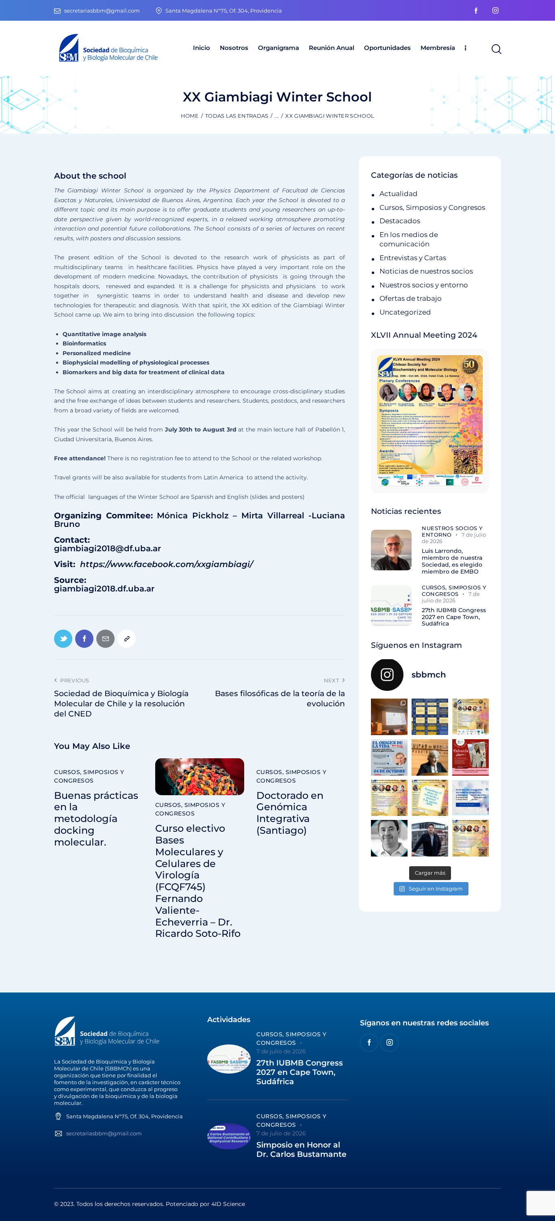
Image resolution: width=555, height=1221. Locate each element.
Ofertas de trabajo (410, 298)
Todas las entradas (236, 115)
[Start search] (496, 49)
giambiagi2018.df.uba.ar (104, 589)
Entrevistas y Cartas (412, 258)
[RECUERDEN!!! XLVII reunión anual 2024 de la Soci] (389, 798)
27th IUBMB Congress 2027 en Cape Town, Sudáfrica (454, 617)
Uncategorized (405, 312)
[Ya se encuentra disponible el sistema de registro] (470, 838)
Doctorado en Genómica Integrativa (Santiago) (289, 813)
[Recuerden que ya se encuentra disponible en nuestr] (470, 798)
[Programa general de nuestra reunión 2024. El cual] (430, 717)
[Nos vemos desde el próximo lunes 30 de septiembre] (470, 717)
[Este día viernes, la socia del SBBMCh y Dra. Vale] (470, 757)
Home (190, 115)
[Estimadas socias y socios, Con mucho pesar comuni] (430, 757)
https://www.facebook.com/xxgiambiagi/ (166, 564)
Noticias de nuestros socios (426, 271)
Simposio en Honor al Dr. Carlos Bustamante (301, 1150)
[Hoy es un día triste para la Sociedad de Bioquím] (389, 838)
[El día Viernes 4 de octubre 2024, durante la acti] (389, 757)
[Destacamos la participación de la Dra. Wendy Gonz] (389, 717)
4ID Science (228, 1204)
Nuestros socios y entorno (423, 285)
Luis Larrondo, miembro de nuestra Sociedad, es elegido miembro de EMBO (452, 561)
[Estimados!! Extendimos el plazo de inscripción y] (430, 798)
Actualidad (398, 194)
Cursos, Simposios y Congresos (89, 776)
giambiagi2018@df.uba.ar (107, 548)
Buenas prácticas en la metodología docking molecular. (96, 819)
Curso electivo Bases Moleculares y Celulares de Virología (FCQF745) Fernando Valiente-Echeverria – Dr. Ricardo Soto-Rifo (198, 881)
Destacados (399, 221)
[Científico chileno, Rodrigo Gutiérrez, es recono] (430, 838)
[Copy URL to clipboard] (126, 639)
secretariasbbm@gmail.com (104, 1133)
